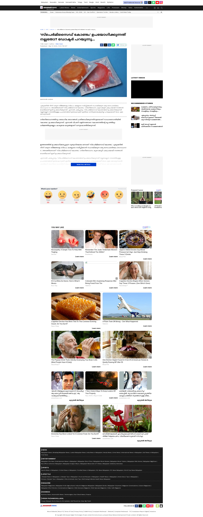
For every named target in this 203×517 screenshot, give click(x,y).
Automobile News (57, 494)
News (73, 7)
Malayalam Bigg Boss (149, 461)
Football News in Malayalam (86, 470)
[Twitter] (149, 2)
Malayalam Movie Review (101, 461)
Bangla (91, 2)
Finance (88, 494)
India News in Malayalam (94, 452)
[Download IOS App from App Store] (161, 505)
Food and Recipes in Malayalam (89, 477)
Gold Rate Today (125, 12)
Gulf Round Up (75, 501)
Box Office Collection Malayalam (51, 463)
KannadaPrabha (71, 2)
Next (161, 12)
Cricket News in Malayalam (67, 470)
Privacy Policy (78, 511)
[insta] (161, 2)
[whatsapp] (153, 2)
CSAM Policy (88, 511)
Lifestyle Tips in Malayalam (69, 477)
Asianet (48, 505)
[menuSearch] (162, 8)
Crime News (116, 452)
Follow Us (123, 45)
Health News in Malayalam (108, 477)
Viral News (44, 455)
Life (108, 7)
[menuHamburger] (158, 8)
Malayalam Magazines (48, 485)
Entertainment (82, 7)
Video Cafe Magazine (114, 488)
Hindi (97, 2)
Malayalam (44, 2)
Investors (153, 511)
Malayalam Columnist (114, 485)
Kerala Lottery (114, 12)
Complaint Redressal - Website (103, 511)
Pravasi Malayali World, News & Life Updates (55, 501)
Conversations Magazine (65, 488)
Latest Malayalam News (78, 452)
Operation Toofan (102, 12)
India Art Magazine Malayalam (85, 485)
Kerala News (107, 452)
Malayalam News (46, 452)
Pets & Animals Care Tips (73, 479)
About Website (52, 511)
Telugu (80, 2)
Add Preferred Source (132, 2)
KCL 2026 (79, 12)
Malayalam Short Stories (49, 488)
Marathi (102, 2)
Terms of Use (69, 511)
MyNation (110, 2)
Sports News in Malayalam (49, 470)
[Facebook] (146, 2)
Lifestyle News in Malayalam (50, 477)
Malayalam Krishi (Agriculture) (65, 485)
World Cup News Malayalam (133, 470)
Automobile (138, 7)
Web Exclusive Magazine (82, 488)
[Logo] (49, 7)
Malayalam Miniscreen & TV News (91, 463)
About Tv (60, 511)
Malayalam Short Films (85, 461)
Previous (158, 12)
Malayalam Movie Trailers (118, 461)
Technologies (68, 494)
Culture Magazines (145, 485)
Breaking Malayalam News (61, 452)
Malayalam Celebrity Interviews (113, 463)
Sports (93, 7)
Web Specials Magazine (98, 488)
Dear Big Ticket (86, 501)
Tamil (86, 2)
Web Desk (59, 44)
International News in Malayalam (131, 452)
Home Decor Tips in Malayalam (128, 477)
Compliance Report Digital (140, 511)
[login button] (155, 8)
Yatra (130, 7)
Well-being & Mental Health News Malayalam (96, 479)
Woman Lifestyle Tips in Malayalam (52, 479)
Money (123, 7)
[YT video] (157, 2)
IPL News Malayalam (116, 470)
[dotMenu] (147, 7)
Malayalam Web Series (135, 461)
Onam (52, 12)
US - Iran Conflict (89, 12)
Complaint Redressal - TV (122, 511)
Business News (46, 494)
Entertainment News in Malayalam (66, 461)
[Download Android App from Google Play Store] (157, 505)
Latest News (64, 7)
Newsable (53, 2)
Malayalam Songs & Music (71, 463)
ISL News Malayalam (102, 470)
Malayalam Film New (47, 461)
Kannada (61, 2)
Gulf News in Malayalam (150, 452)
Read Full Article (83, 164)
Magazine (101, 7)
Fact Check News (79, 494)
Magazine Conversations (130, 485)
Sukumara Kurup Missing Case (64, 12)
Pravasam (115, 7)
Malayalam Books (101, 485)
